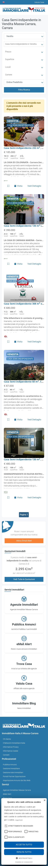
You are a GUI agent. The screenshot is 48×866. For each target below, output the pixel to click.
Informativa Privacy (11, 747)
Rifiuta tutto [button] (24, 852)
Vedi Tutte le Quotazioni (24, 579)
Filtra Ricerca (24, 90)
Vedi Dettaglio (34, 185)
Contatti (6, 755)
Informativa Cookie (10, 751)
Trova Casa (7, 798)
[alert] (24, 831)
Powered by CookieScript (24, 862)
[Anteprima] (8, 185)
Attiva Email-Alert (24, 540)
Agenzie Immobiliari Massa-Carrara (17, 790)
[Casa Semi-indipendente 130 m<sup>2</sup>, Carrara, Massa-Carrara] (24, 443)
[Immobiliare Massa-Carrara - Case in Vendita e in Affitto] (24, 9)
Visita (19, 185)
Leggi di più (19, 820)
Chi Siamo (7, 739)
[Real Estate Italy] (4, 2)
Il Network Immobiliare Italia (14, 743)
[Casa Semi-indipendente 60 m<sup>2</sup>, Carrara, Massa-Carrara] (24, 365)
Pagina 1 (24, 514)
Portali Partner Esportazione (14, 776)
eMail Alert (7, 794)
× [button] (44, 800)
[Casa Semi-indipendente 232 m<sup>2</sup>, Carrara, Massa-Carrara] (24, 131)
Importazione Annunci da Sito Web (16, 780)
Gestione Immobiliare (11, 769)
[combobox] (24, 36)
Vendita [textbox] (9, 36)
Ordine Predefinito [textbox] (14, 82)
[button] (5, 825)
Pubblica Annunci (10, 765)
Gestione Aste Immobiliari (13, 772)
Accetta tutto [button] (24, 845)
